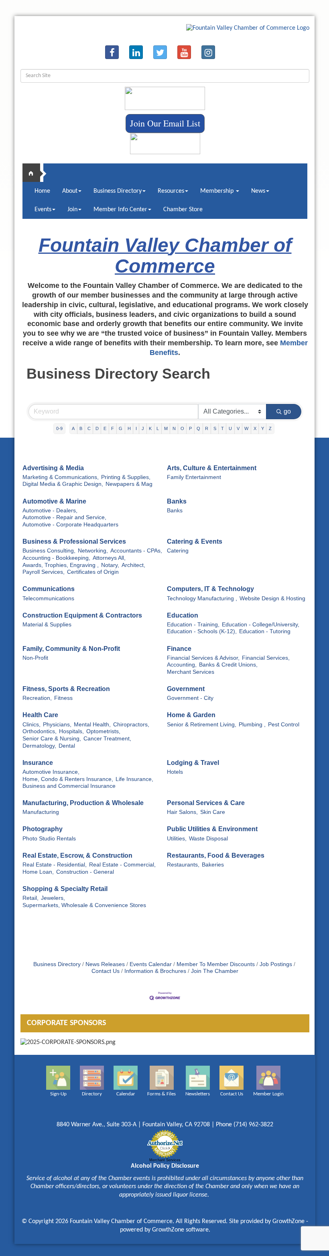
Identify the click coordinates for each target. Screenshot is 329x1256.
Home (42, 191)
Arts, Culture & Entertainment (211, 468)
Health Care (40, 715)
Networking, (93, 551)
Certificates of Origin (93, 572)
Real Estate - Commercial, (122, 865)
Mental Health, (92, 725)
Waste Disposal (208, 839)
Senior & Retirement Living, (201, 725)
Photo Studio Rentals (49, 839)
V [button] (238, 428)
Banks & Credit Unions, (228, 665)
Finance (179, 648)
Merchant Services (190, 672)
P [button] (190, 428)
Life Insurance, (134, 779)
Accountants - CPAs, (136, 551)
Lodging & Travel (193, 762)
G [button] (120, 428)
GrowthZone (288, 1221)
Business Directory (117, 191)
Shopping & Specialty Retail (65, 888)
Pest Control (283, 725)
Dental (67, 746)
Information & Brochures (155, 971)
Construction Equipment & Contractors (82, 615)
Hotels (175, 772)
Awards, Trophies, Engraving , (60, 565)
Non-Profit (35, 658)
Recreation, (37, 698)
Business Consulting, (48, 551)
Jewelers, (53, 898)
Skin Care (212, 812)
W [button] (246, 428)
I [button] (136, 428)
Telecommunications (48, 598)
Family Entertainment (194, 477)
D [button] (97, 428)
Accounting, (182, 665)
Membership (217, 191)
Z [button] (270, 428)
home (34, 172)
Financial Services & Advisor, (203, 658)
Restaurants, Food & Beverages (215, 855)
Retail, (30, 898)
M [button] (166, 428)
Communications (48, 588)
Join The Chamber (214, 971)
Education (182, 615)
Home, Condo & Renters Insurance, (67, 779)
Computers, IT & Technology (210, 588)
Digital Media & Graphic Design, (62, 484)
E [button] (105, 428)
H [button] (129, 428)
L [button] (157, 428)
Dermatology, (39, 746)
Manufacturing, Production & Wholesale (83, 802)
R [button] (206, 428)
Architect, (133, 565)
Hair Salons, (182, 812)
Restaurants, (183, 865)
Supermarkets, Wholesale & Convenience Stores (84, 905)
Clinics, (31, 725)
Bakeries (213, 865)
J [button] (143, 428)
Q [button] (198, 428)
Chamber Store (183, 209)
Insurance (37, 762)
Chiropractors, (131, 725)
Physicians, (57, 725)
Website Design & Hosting (272, 598)
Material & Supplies (46, 625)
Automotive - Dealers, (49, 511)
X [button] (255, 428)
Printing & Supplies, (125, 477)
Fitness (63, 698)
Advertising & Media (53, 468)
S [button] (214, 428)
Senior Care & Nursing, (51, 739)
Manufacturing (40, 812)
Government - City (190, 698)
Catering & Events (194, 541)
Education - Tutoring (264, 631)
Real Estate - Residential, (54, 865)
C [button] (89, 428)
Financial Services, (266, 658)
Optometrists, (103, 731)
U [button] (230, 428)
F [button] (112, 428)
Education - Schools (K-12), (202, 631)
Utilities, (177, 839)
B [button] (80, 428)
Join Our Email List (165, 123)
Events (43, 209)
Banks (177, 501)
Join (72, 209)
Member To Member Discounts (216, 964)
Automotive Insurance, (50, 772)
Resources (171, 191)
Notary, (110, 565)
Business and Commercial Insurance (69, 786)
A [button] (73, 428)
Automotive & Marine (54, 501)
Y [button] (262, 428)
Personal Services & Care (206, 802)
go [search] (287, 411)
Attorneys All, (109, 558)
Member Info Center (120, 209)
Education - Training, (193, 625)
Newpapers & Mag (129, 484)
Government (186, 688)
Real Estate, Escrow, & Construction (77, 855)
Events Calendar (151, 964)
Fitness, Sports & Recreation (66, 688)
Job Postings (276, 964)
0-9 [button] (59, 428)
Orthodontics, (39, 731)
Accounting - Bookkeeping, (56, 558)
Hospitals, (71, 731)
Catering (178, 551)
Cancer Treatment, (107, 739)
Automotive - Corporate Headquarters (70, 525)
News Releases (105, 964)
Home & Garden (191, 715)
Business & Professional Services (74, 541)
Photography (42, 829)
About (69, 191)
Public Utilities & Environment (212, 829)
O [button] (182, 428)
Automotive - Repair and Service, (64, 517)
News (258, 191)
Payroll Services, (43, 572)
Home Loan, (38, 872)
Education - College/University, (260, 625)
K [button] (150, 428)
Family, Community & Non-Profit (71, 648)
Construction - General (85, 872)
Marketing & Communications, (60, 477)
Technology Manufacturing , (202, 598)
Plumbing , (252, 725)
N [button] (174, 428)
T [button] (222, 428)
